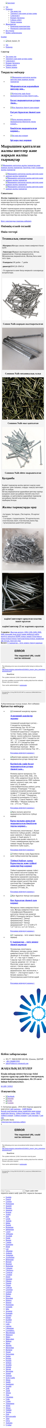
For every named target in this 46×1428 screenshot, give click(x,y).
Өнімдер (9, 9)
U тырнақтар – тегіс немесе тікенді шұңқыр (24, 643)
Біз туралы (10, 31)
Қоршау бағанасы (17, 18)
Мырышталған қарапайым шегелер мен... (24, 87)
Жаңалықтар (11, 24)
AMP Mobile (27, 1109)
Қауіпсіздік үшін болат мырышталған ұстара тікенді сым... (22, 766)
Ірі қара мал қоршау (21, 140)
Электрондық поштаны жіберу (13, 1122)
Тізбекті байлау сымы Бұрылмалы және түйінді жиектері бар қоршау (23, 863)
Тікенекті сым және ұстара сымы (23, 13)
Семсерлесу (15, 16)
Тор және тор (15, 11)
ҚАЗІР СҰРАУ (7, 1086)
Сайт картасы (15, 1109)
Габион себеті (15, 20)
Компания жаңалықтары (20, 26)
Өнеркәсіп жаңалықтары (20, 28)
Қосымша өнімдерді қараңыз (22, 753)
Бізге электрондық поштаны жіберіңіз (16, 221)
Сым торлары (32, 1115)
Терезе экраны (16, 22)
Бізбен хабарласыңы (14, 33)
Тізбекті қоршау (20, 1115)
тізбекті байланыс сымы (25, 1113)
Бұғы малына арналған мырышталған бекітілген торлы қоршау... (23, 823)
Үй (7, 7)
